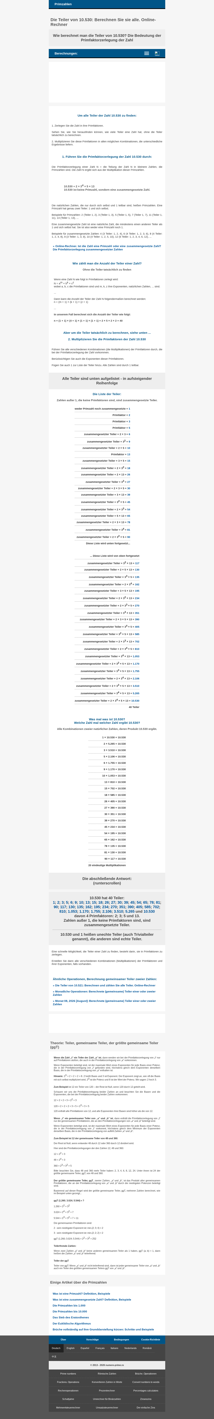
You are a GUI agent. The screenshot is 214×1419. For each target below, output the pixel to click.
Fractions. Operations (68, 1382)
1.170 (136, 663)
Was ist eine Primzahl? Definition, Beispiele (81, 1293)
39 (128, 494)
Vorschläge (92, 1339)
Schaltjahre (68, 1399)
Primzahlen (63, 4)
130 (137, 569)
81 (128, 529)
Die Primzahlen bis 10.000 (70, 1311)
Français (100, 1348)
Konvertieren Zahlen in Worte (107, 1382)
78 (128, 522)
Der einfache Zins (146, 1407)
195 (137, 590)
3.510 (136, 685)
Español (85, 1348)
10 (128, 448)
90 (128, 537)
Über (63, 1339)
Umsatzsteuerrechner (107, 1407)
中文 (54, 1356)
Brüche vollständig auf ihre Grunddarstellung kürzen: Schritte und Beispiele (103, 1329)
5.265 (136, 693)
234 (137, 598)
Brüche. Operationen (145, 1373)
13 (128, 454)
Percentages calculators (145, 1390)
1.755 (136, 671)
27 (128, 481)
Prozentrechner (107, 1390)
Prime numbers (68, 1373)
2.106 (136, 678)
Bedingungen (121, 1339)
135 (137, 577)
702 (137, 641)
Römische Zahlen (107, 1373)
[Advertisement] (107, 82)
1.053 (136, 656)
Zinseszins (145, 1399)
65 (128, 515)
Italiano (114, 1348)
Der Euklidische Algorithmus (72, 1323)
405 (137, 626)
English (71, 1348)
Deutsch (56, 1348)
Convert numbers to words (145, 1382)
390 (137, 619)
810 (137, 649)
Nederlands (130, 1348)
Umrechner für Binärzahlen (107, 1399)
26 (128, 474)
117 (137, 563)
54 (128, 509)
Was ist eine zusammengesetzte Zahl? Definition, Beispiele (92, 1299)
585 (137, 634)
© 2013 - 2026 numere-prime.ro (107, 1365)
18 (128, 468)
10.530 (135, 700)
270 (137, 605)
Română (147, 1348)
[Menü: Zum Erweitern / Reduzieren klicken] (148, 53)
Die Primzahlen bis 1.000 (69, 1305)
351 (137, 613)
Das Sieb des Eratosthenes (71, 1317)
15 (128, 460)
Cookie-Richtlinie (150, 1339)
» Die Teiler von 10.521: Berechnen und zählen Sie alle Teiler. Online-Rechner (104, 985)
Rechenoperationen (68, 1390)
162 (137, 584)
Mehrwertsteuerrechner (68, 1407)
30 (128, 488)
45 (128, 502)
